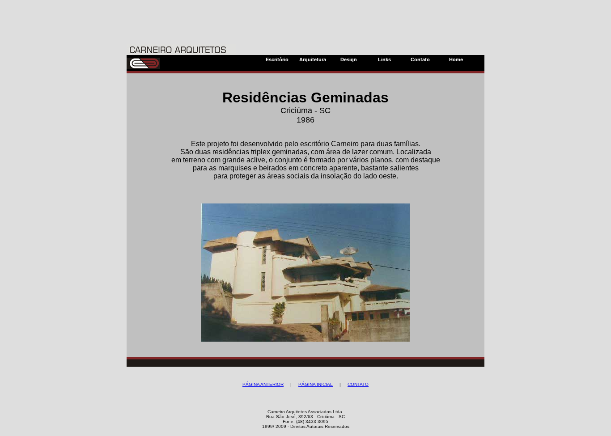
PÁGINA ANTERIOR (263, 384)
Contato (420, 59)
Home (456, 59)
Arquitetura (312, 59)
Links (384, 59)
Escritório (277, 59)
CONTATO (358, 384)
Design (348, 59)
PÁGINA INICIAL (315, 384)
